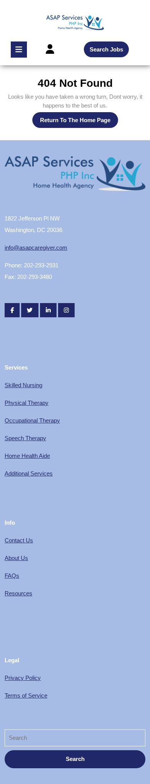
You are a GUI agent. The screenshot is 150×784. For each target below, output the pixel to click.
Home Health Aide (27, 455)
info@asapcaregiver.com (36, 247)
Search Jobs (106, 49)
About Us (16, 558)
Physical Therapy (26, 402)
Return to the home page (79, 122)
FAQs (12, 575)
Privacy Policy (23, 678)
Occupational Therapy (32, 420)
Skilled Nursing (23, 385)
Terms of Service (26, 695)
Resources (18, 593)
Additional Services (29, 473)
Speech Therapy (25, 438)
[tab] (19, 49)
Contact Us (19, 540)
